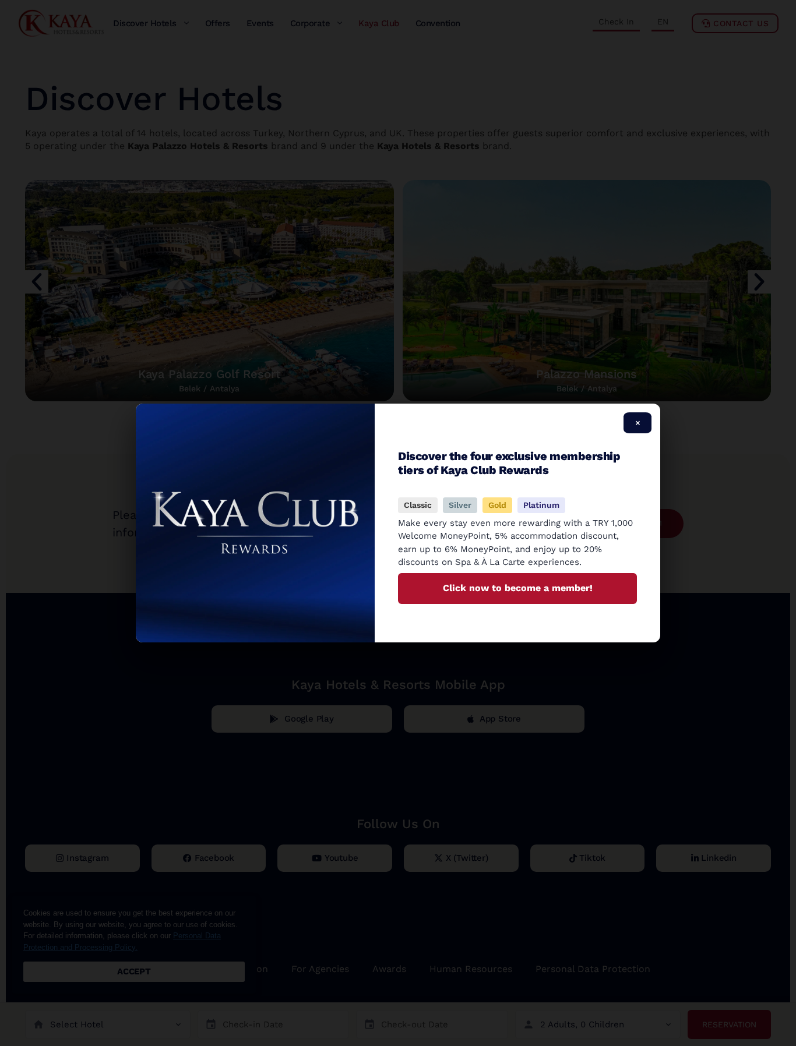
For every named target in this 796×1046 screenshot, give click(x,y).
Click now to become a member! (518, 587)
